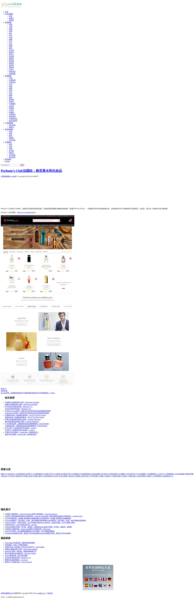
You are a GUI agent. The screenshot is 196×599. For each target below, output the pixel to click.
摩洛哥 (11, 153)
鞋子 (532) (32, 474)
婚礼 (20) (104, 476)
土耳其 (11, 106)
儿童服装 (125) (144, 474)
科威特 (11, 112)
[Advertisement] (62, 192)
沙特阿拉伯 (13, 119)
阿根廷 (11, 138)
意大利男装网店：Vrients (46, 393)
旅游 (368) (60, 474)
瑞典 (10, 31)
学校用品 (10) (159, 476)
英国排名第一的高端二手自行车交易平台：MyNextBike (24, 547)
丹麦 (10, 37)
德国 (10, 29)
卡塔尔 (11, 110)
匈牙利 (11, 65)
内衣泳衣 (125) (134, 474)
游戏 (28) (80, 476)
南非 (10, 144)
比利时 (11, 57)
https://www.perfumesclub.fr (26, 212)
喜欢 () (3, 388)
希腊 (10, 46)
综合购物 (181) (99, 474)
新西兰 (11, 127)
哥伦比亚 (12, 140)
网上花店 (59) (30, 476)
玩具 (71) (6, 476)
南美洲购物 (9, 129)
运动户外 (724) (13, 474)
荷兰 (10, 35)
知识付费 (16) (118, 476)
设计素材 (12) (143, 476)
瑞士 (10, 33)
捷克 (10, 48)
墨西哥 (11, 20)
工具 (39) (58, 476)
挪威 (10, 39)
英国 (10, 24)
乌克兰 (11, 69)
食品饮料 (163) (116, 474)
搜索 (22, 165)
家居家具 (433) (41, 474)
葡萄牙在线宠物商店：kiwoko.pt (16, 560)
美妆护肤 (4, 391)
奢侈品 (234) (78, 474)
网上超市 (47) (40, 476)
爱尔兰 (11, 54)
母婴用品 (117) (154, 474)
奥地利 (11, 61)
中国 (10, 78)
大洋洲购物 (9, 123)
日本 (10, 84)
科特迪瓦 (12, 157)
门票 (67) (13, 476)
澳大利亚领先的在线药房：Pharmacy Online (20, 553)
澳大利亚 (12, 125)
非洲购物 (8, 142)
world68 (13, 176)
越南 (10, 95)
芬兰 (10, 42)
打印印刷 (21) (96, 476)
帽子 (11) (151, 476)
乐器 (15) (126, 476)
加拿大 (11, 18)
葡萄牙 (11, 59)
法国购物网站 (6, 176)
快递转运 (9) (168, 476)
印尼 (10, 93)
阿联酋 (11, 108)
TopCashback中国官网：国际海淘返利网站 (20, 543)
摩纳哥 (11, 67)
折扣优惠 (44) (50, 476)
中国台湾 (12, 82)
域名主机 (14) (134, 476)
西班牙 (11, 52)
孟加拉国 (12, 116)
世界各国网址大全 (7, 593)
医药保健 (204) (88, 474)
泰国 (10, 89)
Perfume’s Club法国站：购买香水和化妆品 (31, 170)
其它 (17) (110, 476)
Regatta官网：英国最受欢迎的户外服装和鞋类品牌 (19, 393)
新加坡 (11, 99)
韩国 (10, 86)
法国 (10, 27)
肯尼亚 (11, 151)
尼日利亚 (12, 155)
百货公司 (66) (21, 476)
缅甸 (10, 97)
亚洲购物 (8, 76)
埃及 (10, 146)
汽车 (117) (163, 474)
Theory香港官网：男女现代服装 (16, 555)
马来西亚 (12, 104)
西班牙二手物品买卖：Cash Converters (18, 562)
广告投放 (49, 593)
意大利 (11, 50)
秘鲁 (10, 136)
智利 (10, 133)
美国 (10, 16)
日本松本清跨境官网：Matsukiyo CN (18, 558)
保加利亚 (12, 74)
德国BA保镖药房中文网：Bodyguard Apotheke (21, 549)
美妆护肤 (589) (23, 474)
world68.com (40, 593)
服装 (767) (4, 474)
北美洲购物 (9, 14)
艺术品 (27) (87, 476)
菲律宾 (11, 101)
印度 (10, 91)
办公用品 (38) (65, 476)
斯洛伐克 (12, 71)
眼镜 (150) (125, 474)
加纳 (10, 148)
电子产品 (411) (51, 474)
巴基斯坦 (12, 114)
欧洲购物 (8, 22)
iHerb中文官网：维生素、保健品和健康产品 (20, 551)
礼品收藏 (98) (182, 474)
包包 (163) (107, 474)
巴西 (10, 131)
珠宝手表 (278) (69, 474)
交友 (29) (73, 476)
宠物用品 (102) (172, 474)
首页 (6, 12)
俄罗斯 (11, 63)
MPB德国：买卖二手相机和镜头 (16, 545)
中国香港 (12, 80)
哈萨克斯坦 (13, 121)
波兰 (10, 44)
